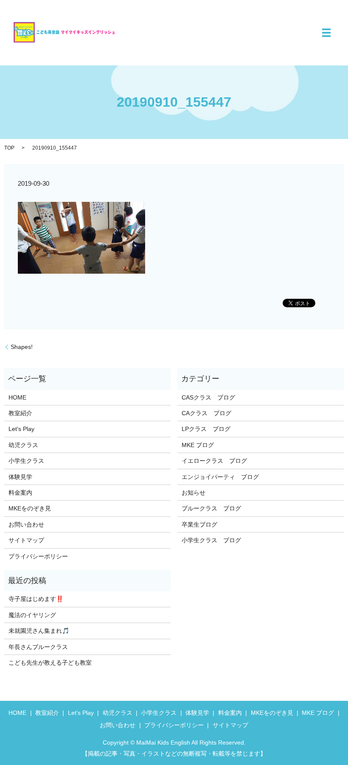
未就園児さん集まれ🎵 (38, 630)
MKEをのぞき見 (29, 508)
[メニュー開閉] (326, 32)
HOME (17, 397)
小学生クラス (26, 460)
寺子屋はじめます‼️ (35, 598)
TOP (9, 148)
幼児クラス (23, 445)
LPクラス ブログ (206, 428)
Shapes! (22, 346)
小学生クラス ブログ (211, 540)
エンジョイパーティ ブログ (220, 476)
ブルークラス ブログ (211, 508)
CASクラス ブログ (208, 397)
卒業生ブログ (199, 524)
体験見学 (20, 476)
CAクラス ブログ (206, 413)
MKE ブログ (198, 445)
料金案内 (20, 492)
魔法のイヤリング (32, 615)
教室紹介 (20, 413)
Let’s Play (21, 428)
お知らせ (193, 492)
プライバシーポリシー (38, 556)
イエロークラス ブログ (214, 460)
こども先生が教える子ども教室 (50, 662)
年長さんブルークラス (38, 646)
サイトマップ (26, 540)
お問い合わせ (26, 524)
